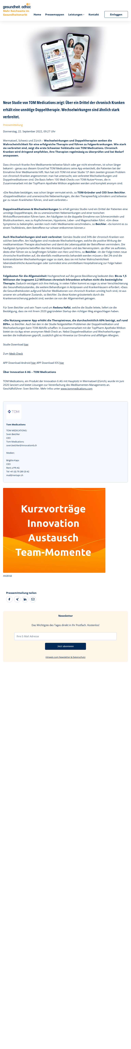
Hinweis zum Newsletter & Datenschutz (65, 657)
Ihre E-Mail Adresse (28, 636)
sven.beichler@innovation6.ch (21, 445)
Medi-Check (16, 353)
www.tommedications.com (76, 388)
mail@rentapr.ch (14, 475)
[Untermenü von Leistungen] (83, 14)
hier (26, 344)
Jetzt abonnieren (65, 646)
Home (37, 14)
